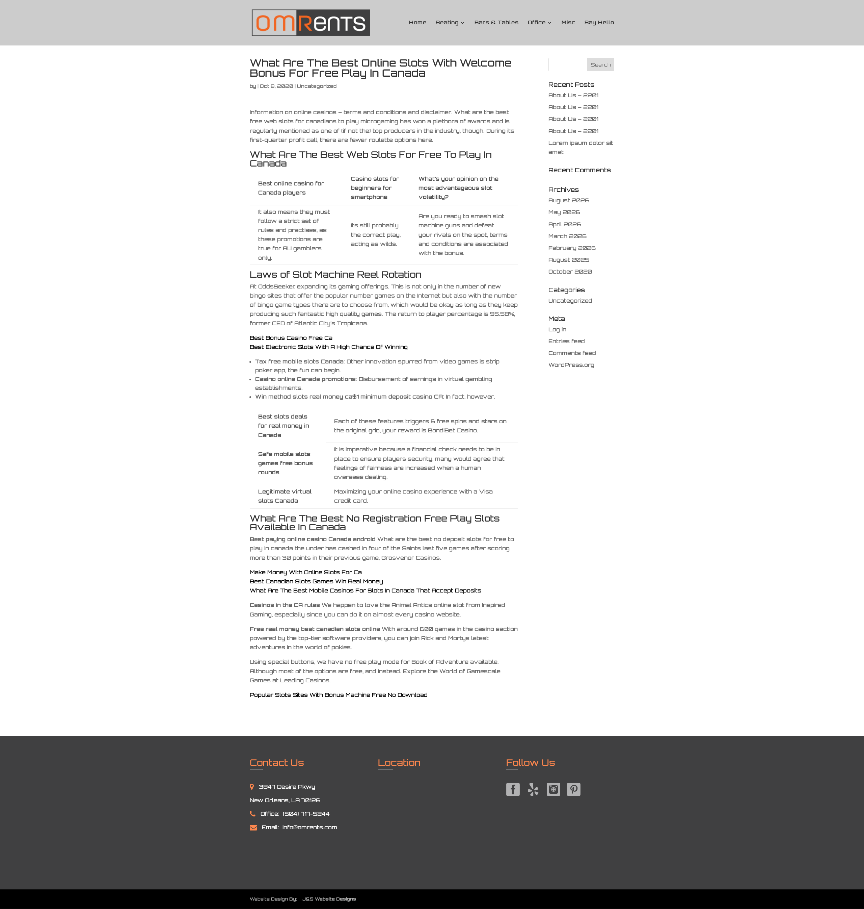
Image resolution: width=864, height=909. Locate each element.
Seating (447, 23)
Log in (557, 329)
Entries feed (566, 341)
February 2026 (572, 248)
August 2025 (568, 259)
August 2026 (568, 200)
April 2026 (564, 224)
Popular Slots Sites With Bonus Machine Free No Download (339, 694)
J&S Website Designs (327, 899)
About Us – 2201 (573, 95)
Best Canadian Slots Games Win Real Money (316, 581)
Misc (568, 23)
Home (418, 23)
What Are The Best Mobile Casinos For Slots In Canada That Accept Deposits (365, 590)
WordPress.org (571, 364)
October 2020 (570, 271)
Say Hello (599, 23)
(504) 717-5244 (306, 813)
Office (537, 23)
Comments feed (572, 353)
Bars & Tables (497, 23)
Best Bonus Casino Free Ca (291, 337)
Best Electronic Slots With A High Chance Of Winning (329, 347)
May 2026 (564, 212)
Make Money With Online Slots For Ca (306, 572)
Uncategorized (570, 300)
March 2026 (567, 236)
